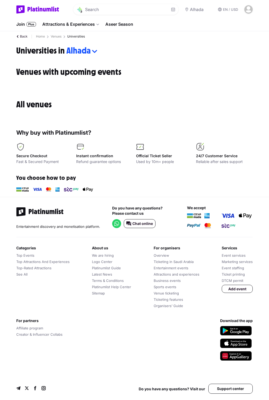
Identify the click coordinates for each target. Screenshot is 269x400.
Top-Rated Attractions (33, 268)
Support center (230, 388)
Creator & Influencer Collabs (39, 334)
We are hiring (103, 255)
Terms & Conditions (108, 280)
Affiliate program (29, 328)
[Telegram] (18, 388)
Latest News (102, 274)
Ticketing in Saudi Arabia (174, 262)
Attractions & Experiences (68, 24)
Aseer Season (119, 24)
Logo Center (102, 262)
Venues (56, 36)
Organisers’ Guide (168, 306)
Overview (161, 255)
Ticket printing (233, 274)
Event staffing (233, 268)
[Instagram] (44, 388)
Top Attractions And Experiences (43, 262)
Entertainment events (171, 268)
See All (22, 274)
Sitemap (98, 293)
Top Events (25, 255)
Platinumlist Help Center (111, 287)
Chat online (142, 223)
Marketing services (237, 262)
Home (40, 36)
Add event (237, 289)
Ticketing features (168, 299)
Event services (234, 255)
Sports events (165, 287)
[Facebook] (35, 388)
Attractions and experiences (176, 274)
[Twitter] (27, 388)
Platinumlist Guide (106, 268)
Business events (167, 280)
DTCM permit (232, 280)
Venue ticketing (166, 293)
